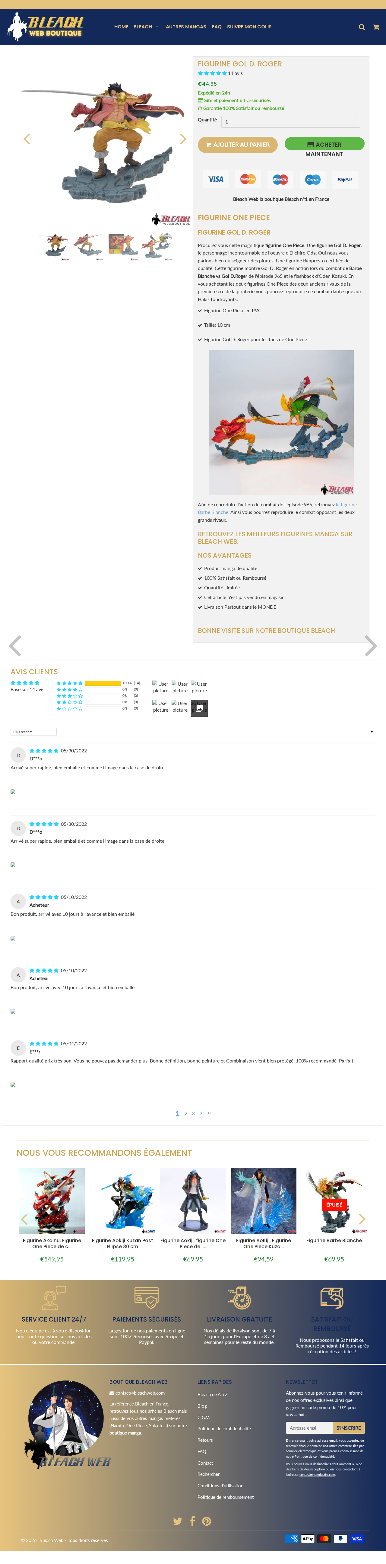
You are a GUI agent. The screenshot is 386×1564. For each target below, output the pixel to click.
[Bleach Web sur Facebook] (193, 1523)
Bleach (143, 26)
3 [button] (193, 1113)
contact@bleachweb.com (140, 1393)
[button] (213, 73)
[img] (45, 750)
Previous (26, 138)
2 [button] (186, 1113)
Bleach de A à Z (213, 1394)
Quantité (207, 119)
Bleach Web (51, 1540)
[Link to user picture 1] (13, 792)
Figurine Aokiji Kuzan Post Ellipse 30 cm (122, 1243)
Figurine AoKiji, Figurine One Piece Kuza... (263, 1243)
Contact (205, 1463)
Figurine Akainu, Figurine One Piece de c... (52, 1243)
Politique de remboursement (226, 1497)
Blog (202, 1406)
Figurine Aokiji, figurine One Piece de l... (193, 1243)
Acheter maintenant (324, 145)
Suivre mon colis (249, 26)
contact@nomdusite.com (317, 1474)
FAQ (217, 26)
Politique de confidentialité (224, 1428)
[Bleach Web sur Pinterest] (207, 1523)
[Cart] (376, 27)
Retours (205, 1440)
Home (121, 26)
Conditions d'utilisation (220, 1485)
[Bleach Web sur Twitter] (178, 1523)
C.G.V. (204, 1417)
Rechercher (209, 1474)
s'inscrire (349, 1428)
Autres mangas (186, 26)
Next (183, 138)
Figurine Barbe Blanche (334, 1240)
